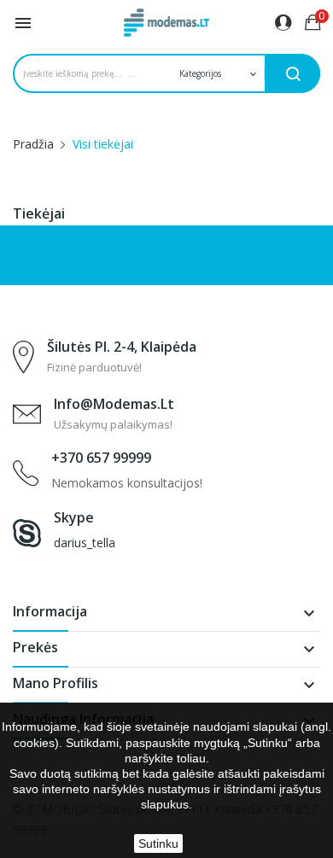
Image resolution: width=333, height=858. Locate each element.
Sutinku (158, 843)
